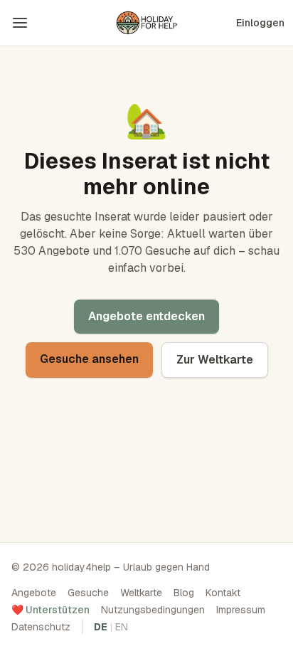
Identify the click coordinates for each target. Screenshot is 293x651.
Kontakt (223, 592)
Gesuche (88, 592)
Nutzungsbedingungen (153, 609)
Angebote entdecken (146, 316)
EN (121, 626)
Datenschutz (40, 626)
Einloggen (260, 22)
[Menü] (20, 23)
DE (100, 626)
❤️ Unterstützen (50, 609)
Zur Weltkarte (214, 359)
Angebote (33, 592)
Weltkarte (141, 592)
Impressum (240, 609)
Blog (184, 592)
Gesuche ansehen (89, 358)
